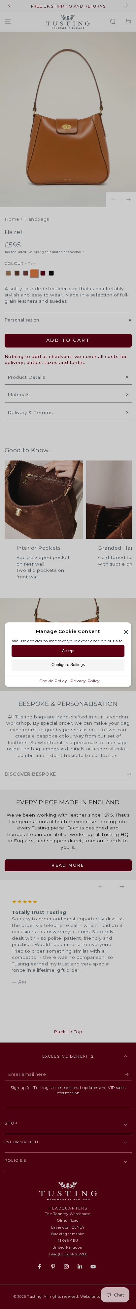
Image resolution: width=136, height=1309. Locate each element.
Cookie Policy (53, 680)
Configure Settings (68, 664)
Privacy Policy (85, 680)
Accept (68, 651)
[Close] (126, 632)
